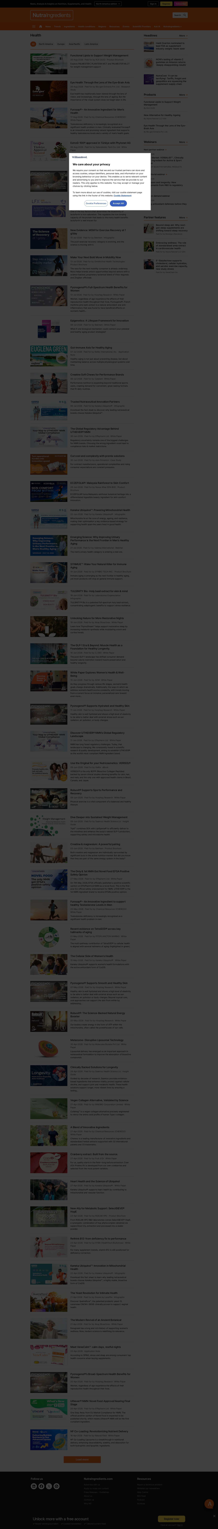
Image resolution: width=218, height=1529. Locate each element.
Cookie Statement (122, 195)
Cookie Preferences (96, 203)
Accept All (118, 203)
